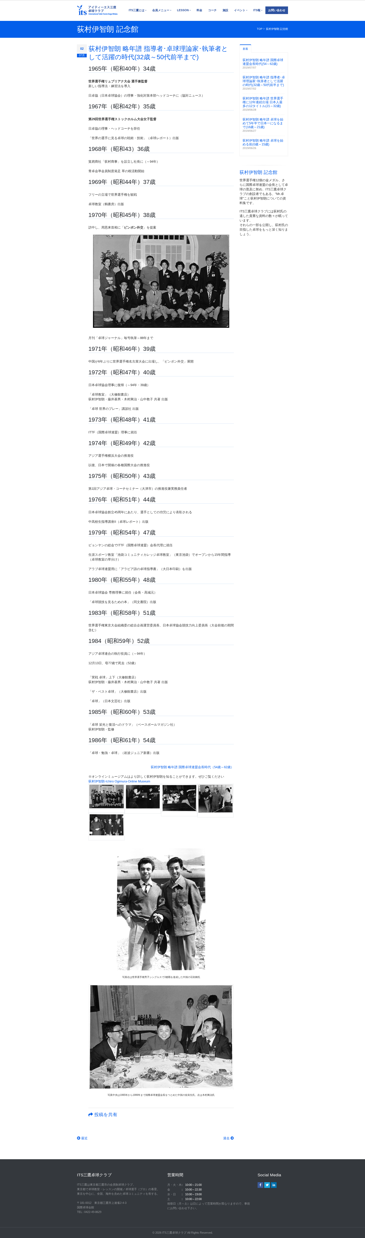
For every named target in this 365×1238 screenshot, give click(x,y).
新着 (245, 48)
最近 (84, 1138)
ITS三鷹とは (136, 10)
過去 (227, 1138)
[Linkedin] (274, 1185)
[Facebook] (260, 1185)
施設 (225, 10)
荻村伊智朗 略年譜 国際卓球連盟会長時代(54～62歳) (263, 62)
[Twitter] (267, 1185)
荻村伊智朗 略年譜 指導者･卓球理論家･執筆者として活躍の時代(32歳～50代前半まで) (264, 81)
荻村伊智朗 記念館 (277, 28)
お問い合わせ (276, 10)
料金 (199, 10)
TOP (259, 28)
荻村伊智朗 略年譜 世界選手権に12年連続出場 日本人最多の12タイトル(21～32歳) (263, 102)
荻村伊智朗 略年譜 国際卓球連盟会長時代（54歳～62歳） (192, 767)
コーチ (212, 10)
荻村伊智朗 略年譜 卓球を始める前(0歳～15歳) (263, 142)
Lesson (183, 10)
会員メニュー (160, 10)
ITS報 (256, 10)
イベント (239, 10)
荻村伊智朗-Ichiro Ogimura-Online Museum (119, 781)
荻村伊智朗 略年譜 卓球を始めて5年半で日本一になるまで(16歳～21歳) (263, 123)
